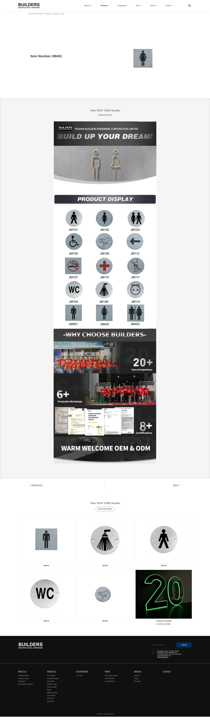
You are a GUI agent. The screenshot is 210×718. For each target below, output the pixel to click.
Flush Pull (50, 698)
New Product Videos (111, 675)
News (138, 5)
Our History (21, 681)
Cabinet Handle (52, 687)
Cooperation (122, 5)
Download (137, 681)
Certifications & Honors (25, 684)
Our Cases (79, 675)
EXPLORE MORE (105, 509)
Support (136, 678)
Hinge (49, 690)
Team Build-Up (110, 681)
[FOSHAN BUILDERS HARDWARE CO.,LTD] (29, 5)
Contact (168, 5)
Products (104, 5)
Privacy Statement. (162, 657)
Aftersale (137, 675)
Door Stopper (51, 695)
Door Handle (51, 675)
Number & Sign (58, 14)
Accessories (50, 701)
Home (41, 14)
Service (153, 5)
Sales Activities (109, 678)
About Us (87, 5)
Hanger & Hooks (52, 692)
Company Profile (23, 675)
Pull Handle (50, 681)
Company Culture (23, 678)
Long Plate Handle (53, 678)
